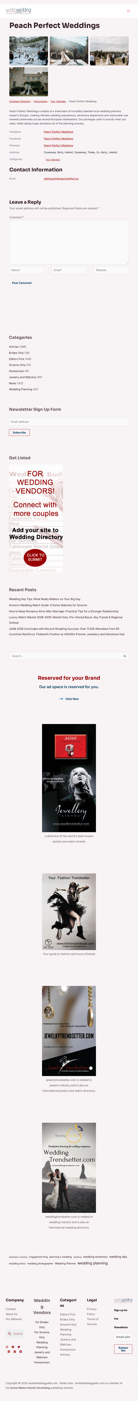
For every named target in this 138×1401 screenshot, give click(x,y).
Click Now (72, 699)
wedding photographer (40, 1263)
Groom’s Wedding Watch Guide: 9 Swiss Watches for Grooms (48, 605)
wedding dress (17, 1263)
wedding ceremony (95, 1256)
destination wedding (18, 1257)
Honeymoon (40, 101)
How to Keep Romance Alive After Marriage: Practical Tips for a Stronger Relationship (63, 611)
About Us (11, 1314)
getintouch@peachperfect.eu (61, 178)
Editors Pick (16, 359)
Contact (11, 1309)
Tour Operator (58, 101)
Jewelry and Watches (22, 377)
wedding (77, 1257)
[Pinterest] (14, 1351)
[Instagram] (7, 1347)
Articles (14, 346)
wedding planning (92, 1263)
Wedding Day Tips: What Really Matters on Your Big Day (44, 599)
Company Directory (20, 101)
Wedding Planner (65, 1263)
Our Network (14, 1319)
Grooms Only (17, 365)
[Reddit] (20, 1351)
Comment (16, 217)
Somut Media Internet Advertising (30, 1387)
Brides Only (16, 353)
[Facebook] (13, 1347)
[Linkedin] (9, 1351)
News (12, 383)
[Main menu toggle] (128, 11)
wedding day (118, 1256)
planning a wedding (60, 1256)
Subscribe (19, 432)
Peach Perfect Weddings (58, 131)
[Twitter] (19, 1347)
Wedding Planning (20, 389)
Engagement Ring (38, 1257)
